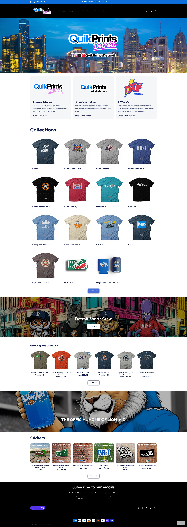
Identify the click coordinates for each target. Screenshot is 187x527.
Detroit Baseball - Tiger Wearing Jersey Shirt (125, 373)
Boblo (98, 245)
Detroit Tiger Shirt (104, 372)
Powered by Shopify (46, 524)
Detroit (35, 169)
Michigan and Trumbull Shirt (40, 372)
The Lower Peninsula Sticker (147, 465)
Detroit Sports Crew (72, 169)
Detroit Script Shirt (83, 372)
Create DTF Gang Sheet (127, 116)
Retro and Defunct (72, 245)
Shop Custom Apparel (83, 116)
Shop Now (93, 326)
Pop (130, 245)
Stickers (67, 283)
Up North (132, 207)
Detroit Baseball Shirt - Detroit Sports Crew (61, 373)
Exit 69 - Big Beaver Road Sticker (61, 466)
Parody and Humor (40, 245)
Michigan (100, 207)
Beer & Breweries (39, 283)
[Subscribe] (109, 498)
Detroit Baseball (103, 169)
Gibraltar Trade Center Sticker (83, 465)
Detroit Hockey (70, 207)
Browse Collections (40, 116)
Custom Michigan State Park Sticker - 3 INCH (40, 466)
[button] (67, 11)
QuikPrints (38, 524)
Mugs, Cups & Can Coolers (107, 283)
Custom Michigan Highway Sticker (125, 466)
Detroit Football (135, 169)
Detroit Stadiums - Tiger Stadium (147, 373)
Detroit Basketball (40, 207)
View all (93, 291)
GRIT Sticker (104, 465)
